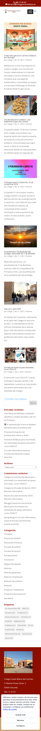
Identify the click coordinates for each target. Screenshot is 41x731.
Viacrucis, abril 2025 (12, 309)
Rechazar (20, 720)
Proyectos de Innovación (15, 594)
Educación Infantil (12, 538)
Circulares (10, 613)
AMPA (25, 608)
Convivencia (22, 613)
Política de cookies (10, 709)
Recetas (20, 630)
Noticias (8, 568)
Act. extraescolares (12, 608)
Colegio (10, 60)
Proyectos (9, 630)
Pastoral (29, 60)
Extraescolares (10, 555)
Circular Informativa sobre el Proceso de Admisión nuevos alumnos (17, 453)
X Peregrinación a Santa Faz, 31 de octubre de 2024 (18, 183)
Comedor (8, 534)
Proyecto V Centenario (14, 589)
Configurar (20, 726)
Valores (9, 638)
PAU (30, 625)
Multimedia (19, 621)
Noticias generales (12, 572)
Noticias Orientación (13, 577)
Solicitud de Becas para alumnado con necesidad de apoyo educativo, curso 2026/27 (20, 443)
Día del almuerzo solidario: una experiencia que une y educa (17, 120)
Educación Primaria (13, 542)
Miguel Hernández (12, 564)
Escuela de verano (12, 551)
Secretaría (8, 598)
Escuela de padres (12, 547)
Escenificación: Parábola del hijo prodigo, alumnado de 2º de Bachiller (19, 252)
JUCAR (8, 621)
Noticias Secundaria (13, 581)
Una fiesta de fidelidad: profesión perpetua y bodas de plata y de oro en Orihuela (20, 416)
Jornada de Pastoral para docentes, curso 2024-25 (19, 368)
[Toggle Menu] (30, 12)
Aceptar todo (20, 715)
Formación (9, 559)
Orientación (10, 625)
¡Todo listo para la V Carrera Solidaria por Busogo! (20, 56)
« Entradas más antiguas (15, 399)
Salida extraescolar (12, 634)
